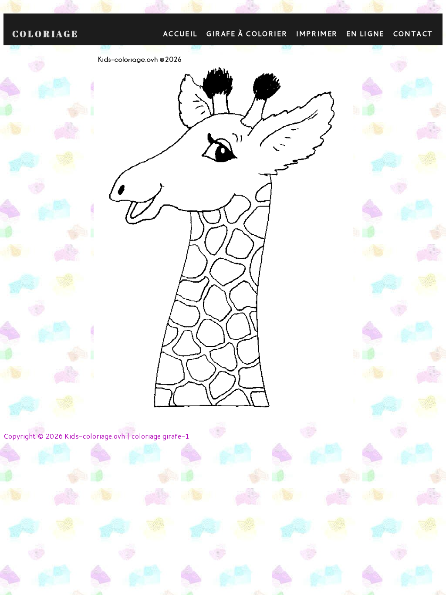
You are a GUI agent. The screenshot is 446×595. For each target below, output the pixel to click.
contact (413, 33)
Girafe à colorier (246, 33)
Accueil (180, 33)
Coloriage (45, 34)
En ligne (365, 33)
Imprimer (317, 33)
